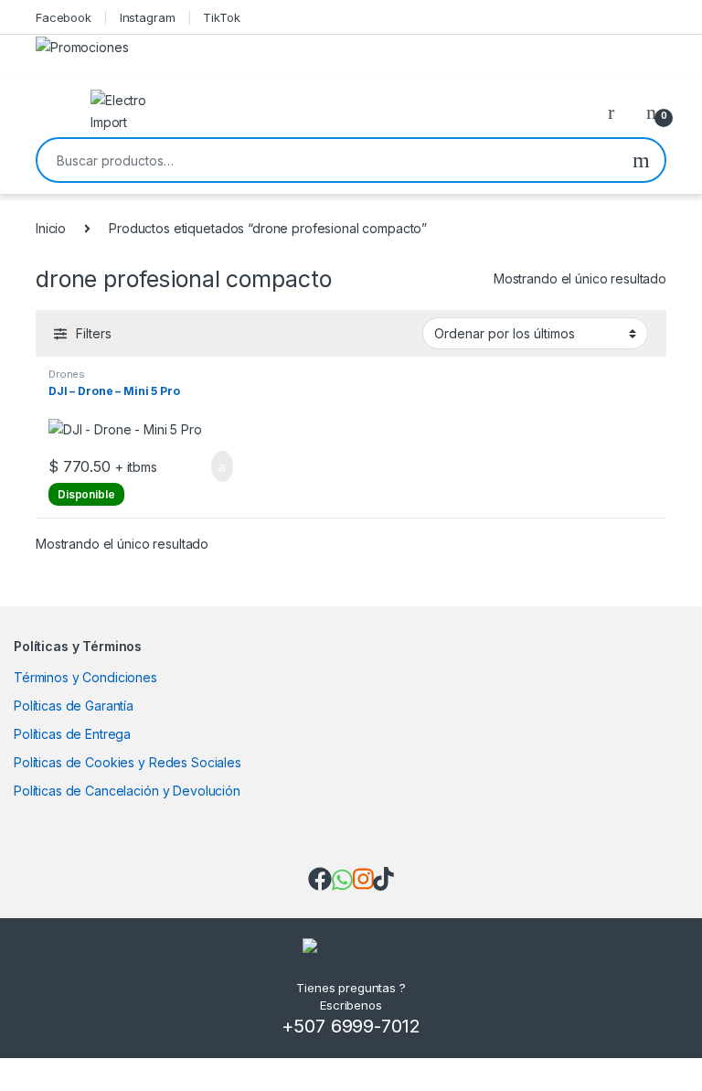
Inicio (51, 228)
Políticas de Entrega (72, 734)
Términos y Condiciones (85, 677)
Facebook (63, 17)
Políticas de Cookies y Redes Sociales (127, 762)
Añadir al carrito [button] (214, 466)
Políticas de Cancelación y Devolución (127, 790)
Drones (66, 374)
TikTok (221, 17)
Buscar (641, 160)
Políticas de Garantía (73, 705)
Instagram (148, 17)
